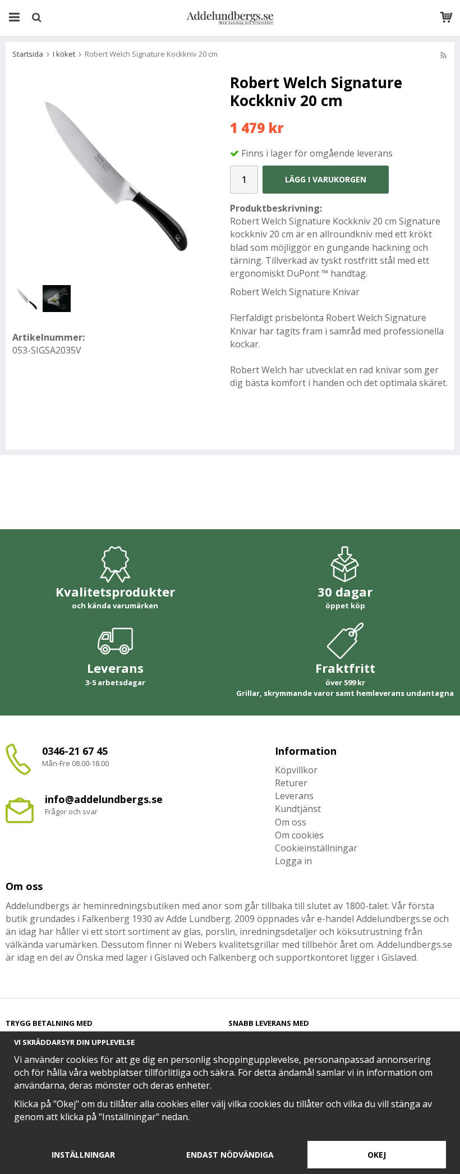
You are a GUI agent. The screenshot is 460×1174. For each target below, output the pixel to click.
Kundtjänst (298, 808)
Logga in (293, 861)
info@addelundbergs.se (104, 799)
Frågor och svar (71, 811)
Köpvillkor (296, 770)
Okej (376, 1154)
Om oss (290, 822)
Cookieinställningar (316, 848)
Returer (291, 783)
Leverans (294, 796)
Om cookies (299, 835)
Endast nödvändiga (230, 1154)
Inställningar (83, 1154)
